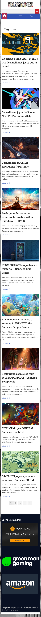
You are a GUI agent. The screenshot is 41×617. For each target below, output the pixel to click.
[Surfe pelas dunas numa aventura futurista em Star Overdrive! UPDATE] (20, 199)
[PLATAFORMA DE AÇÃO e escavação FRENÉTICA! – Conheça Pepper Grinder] (20, 305)
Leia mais (6, 83)
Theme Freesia (23, 608)
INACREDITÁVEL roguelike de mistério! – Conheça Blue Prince (19, 268)
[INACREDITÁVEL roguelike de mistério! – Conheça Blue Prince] (20, 250)
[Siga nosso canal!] (37, 11)
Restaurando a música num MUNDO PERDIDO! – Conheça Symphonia (19, 377)
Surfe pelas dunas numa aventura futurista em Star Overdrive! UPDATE (17, 217)
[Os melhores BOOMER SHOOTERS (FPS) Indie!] (20, 148)
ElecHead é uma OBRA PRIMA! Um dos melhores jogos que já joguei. (20, 62)
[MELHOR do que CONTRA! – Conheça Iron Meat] (20, 414)
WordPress (32, 608)
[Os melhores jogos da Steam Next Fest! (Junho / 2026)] (20, 98)
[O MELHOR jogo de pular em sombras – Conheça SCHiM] (20, 462)
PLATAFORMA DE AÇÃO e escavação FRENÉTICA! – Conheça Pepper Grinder (17, 323)
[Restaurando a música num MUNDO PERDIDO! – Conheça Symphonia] (20, 359)
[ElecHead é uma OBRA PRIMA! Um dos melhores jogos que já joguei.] (20, 44)
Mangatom (6, 608)
